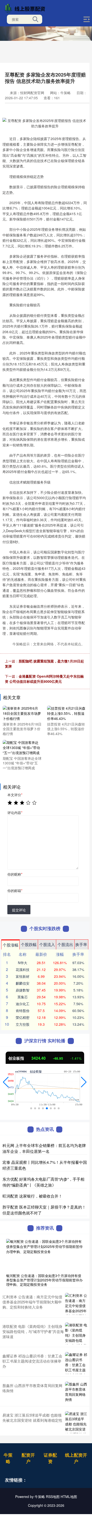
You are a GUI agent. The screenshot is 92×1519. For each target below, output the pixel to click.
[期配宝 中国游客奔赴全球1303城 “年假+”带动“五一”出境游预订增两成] (22, 747)
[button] (5, 1082)
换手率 (81, 944)
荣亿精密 (22, 1017)
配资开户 (28, 1458)
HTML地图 (69, 1496)
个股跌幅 (29, 944)
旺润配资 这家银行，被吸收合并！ (32, 1196)
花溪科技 (22, 969)
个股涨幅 (10, 945)
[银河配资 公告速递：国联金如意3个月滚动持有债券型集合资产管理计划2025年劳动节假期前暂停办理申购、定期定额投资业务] (44, 1254)
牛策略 (8, 1458)
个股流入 (47, 944)
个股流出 (65, 944)
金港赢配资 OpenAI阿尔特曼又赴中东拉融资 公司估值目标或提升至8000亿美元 (44, 679)
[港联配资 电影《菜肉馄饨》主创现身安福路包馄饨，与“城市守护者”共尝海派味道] (76, 1333)
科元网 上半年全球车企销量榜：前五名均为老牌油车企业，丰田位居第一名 (44, 1148)
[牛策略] (26, 8)
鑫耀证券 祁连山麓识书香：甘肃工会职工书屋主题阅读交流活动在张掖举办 (32, 1361)
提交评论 (19, 909)
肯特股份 (22, 1010)
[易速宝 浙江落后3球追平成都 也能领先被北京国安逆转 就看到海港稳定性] (76, 1422)
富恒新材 (22, 976)
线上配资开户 (76, 1458)
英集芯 (22, 996)
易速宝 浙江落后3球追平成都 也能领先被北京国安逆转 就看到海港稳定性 (32, 1417)
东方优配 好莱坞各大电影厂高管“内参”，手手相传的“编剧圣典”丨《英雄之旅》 (43, 1182)
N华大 (22, 962)
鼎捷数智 (22, 990)
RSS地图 (53, 1496)
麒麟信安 (22, 983)
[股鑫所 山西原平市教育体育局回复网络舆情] (76, 1393)
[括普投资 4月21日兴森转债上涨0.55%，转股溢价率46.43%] (66, 712)
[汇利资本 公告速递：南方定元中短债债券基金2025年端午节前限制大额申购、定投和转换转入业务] (76, 1304)
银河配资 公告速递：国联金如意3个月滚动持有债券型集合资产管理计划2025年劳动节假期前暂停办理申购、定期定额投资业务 (44, 1280)
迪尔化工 (22, 1003)
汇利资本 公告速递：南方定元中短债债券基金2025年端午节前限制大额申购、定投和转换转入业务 (32, 1302)
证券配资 (50, 1458)
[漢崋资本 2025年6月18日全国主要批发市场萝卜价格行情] (22, 712)
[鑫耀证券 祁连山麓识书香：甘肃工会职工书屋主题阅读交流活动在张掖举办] (76, 1363)
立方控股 (22, 1024)
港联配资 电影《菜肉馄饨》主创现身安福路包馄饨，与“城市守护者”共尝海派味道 (33, 1331)
